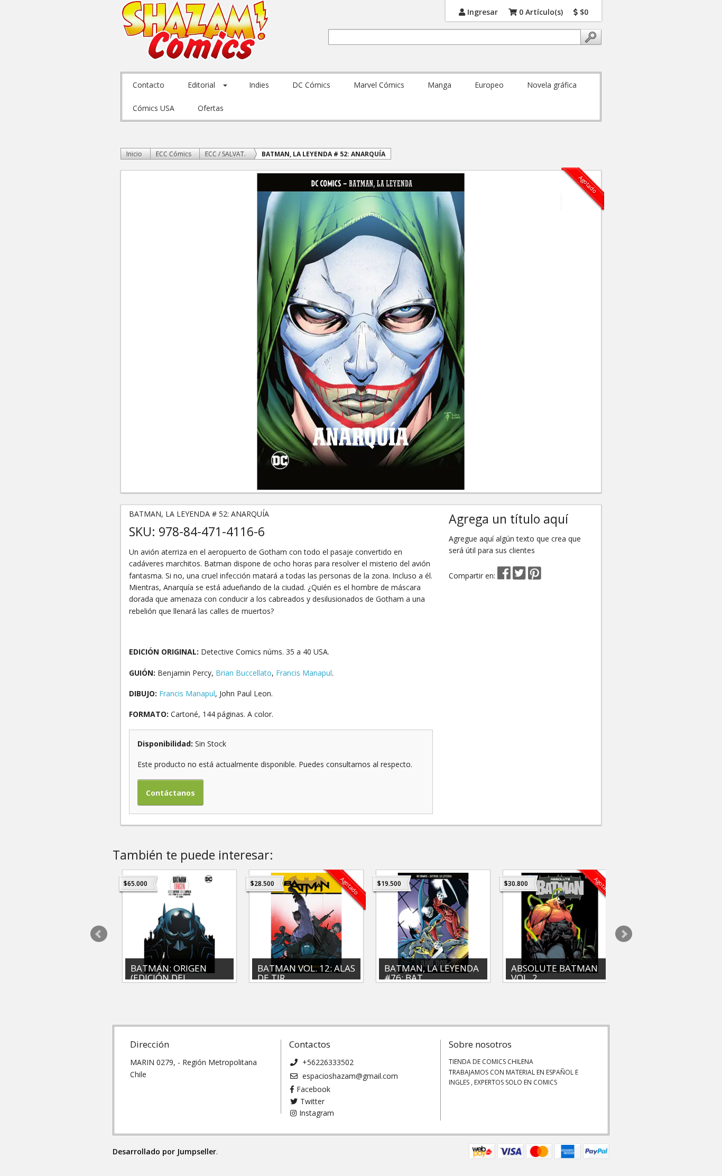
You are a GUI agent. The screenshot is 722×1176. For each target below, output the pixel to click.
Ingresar (481, 11)
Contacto (148, 85)
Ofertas (211, 108)
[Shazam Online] (195, 30)
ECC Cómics (173, 154)
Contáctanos (170, 793)
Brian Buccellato (244, 673)
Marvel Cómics (379, 85)
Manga (439, 85)
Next (623, 934)
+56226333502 (327, 1062)
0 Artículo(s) (540, 11)
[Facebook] (504, 576)
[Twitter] (520, 576)
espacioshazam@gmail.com (349, 1076)
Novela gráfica (552, 85)
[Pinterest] (534, 576)
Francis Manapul (304, 673)
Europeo (489, 85)
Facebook (313, 1089)
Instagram (316, 1113)
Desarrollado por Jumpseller (164, 1151)
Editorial (201, 85)
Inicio (134, 154)
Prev (98, 934)
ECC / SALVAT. (225, 154)
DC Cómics (311, 85)
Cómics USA (153, 108)
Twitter (312, 1101)
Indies (259, 85)
